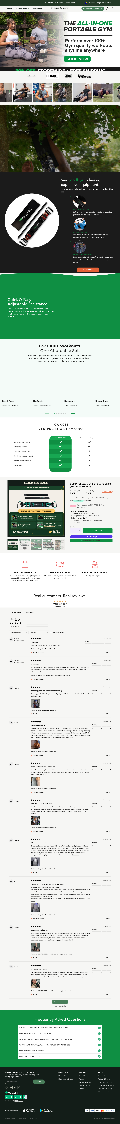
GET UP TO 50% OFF (41, 573)
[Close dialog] (25, 543)
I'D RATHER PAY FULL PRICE (42, 579)
